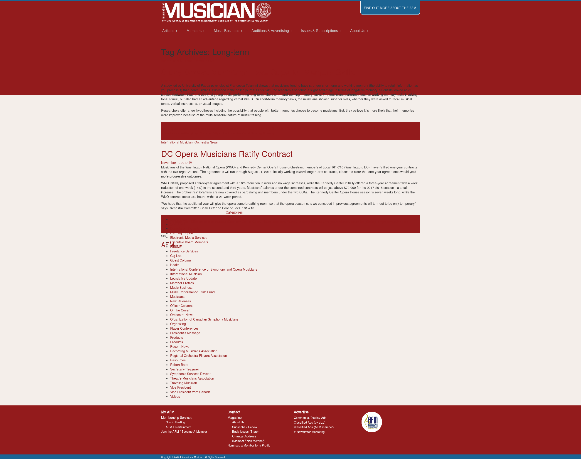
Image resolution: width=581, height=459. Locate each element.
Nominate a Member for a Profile (249, 445)
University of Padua (218, 133)
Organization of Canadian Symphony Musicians (204, 319)
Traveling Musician (183, 382)
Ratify (363, 221)
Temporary (384, 221)
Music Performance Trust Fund (192, 292)
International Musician (177, 60)
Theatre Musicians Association (192, 378)
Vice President (180, 387)
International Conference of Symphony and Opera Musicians (213, 269)
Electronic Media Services (188, 237)
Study (188, 133)
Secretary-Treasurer (184, 369)
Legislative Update (183, 278)
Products (176, 337)
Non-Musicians (344, 128)
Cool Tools (177, 224)
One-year (330, 221)
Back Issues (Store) (245, 431)
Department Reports (184, 228)
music (304, 128)
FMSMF (176, 246)
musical (314, 128)
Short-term (176, 133)
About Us (238, 422)
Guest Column (180, 260)
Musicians (177, 296)
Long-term (225, 128)
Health (175, 264)
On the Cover (180, 310)
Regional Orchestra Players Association (198, 355)
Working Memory (262, 133)
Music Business (181, 287)
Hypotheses (178, 128)
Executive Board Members (189, 242)
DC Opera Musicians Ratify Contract (227, 153)
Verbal (236, 133)
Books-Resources (183, 219)
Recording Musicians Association (193, 351)
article (165, 128)
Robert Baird (179, 364)
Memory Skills (269, 128)
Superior (198, 133)
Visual (245, 133)
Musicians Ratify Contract (305, 221)
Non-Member (255, 441)
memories (240, 128)
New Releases (180, 301)
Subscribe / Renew (244, 427)
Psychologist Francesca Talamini (378, 128)
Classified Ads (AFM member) (314, 427)
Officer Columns (181, 305)
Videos (175, 396)
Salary (371, 221)
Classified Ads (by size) (309, 422)
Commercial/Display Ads (310, 417)
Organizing (178, 323)
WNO (168, 226)
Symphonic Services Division (190, 373)
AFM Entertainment (178, 427)
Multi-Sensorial (289, 128)
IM (190, 81)
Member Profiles (182, 283)
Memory (253, 128)
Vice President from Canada (190, 392)
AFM (164, 221)
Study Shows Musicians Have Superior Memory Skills (258, 72)
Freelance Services (184, 251)
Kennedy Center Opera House (250, 221)
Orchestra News (206, 142)
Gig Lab (176, 255)
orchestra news (348, 221)
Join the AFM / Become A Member (184, 431)
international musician (202, 128)
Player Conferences (184, 328)
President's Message (185, 333)
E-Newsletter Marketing (309, 431)
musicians (327, 128)
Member (238, 441)
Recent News (204, 60)
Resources (178, 360)
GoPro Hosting (175, 422)
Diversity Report (181, 233)
